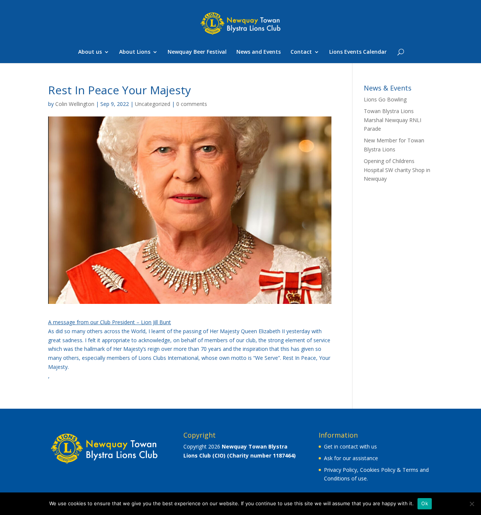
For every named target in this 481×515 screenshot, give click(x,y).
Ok (424, 503)
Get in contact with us (350, 446)
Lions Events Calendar (358, 52)
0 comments (191, 103)
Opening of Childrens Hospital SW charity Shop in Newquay (397, 170)
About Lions (134, 52)
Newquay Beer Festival (197, 52)
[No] (471, 503)
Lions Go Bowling (385, 99)
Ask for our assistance (351, 458)
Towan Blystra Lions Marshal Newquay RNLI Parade (392, 120)
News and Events (258, 52)
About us (90, 52)
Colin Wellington (74, 103)
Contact (301, 52)
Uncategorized (152, 103)
